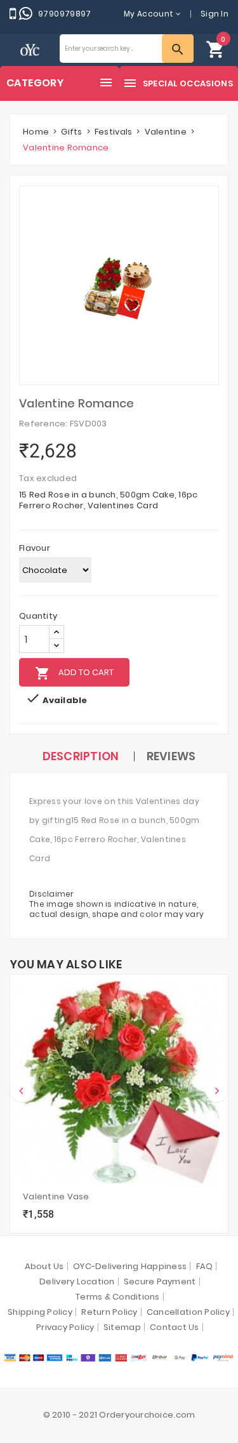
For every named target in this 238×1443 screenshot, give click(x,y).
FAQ (204, 1266)
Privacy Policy (65, 1327)
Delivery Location (76, 1281)
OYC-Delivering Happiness (130, 1266)
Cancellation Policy (188, 1312)
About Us (44, 1266)
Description (81, 756)
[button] (216, 48)
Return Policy (109, 1312)
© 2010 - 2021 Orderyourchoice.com (119, 1415)
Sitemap (122, 1327)
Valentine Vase (56, 1196)
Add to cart (74, 673)
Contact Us (174, 1327)
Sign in (214, 13)
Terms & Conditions (118, 1297)
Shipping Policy (40, 1312)
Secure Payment (160, 1281)
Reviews (171, 756)
